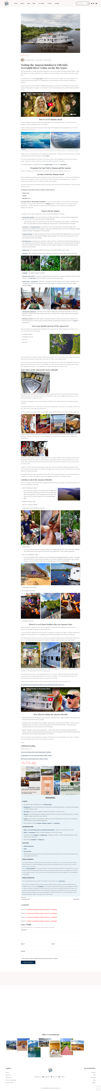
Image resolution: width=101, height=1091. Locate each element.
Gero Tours (39, 78)
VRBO (25, 832)
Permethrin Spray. (27, 241)
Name (23, 943)
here (47, 156)
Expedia (26, 818)
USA (94, 1075)
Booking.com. (27, 807)
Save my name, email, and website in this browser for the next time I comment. (40, 958)
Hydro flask (33, 278)
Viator (25, 848)
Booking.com (44, 835)
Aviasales (44, 823)
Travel (49, 3)
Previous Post (26, 899)
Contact (57, 3)
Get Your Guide (27, 851)
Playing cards (25, 281)
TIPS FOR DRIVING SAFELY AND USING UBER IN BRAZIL (36, 752)
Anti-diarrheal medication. (29, 311)
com (27, 814)
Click (60, 881)
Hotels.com (41, 839)
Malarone (48, 203)
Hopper (49, 823)
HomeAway (32, 832)
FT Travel (41, 3)
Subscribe (83, 1014)
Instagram (46, 1077)
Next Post (76, 899)
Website (23, 951)
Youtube (62, 1077)
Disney (93, 1082)
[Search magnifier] (88, 3)
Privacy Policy (9, 1082)
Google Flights (48, 164)
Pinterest (54, 1077)
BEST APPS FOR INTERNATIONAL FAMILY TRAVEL (34, 758)
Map (34, 3)
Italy (94, 1080)
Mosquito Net (25, 250)
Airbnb (25, 829)
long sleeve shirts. (35, 227)
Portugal (93, 1077)
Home (16, 3)
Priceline (39, 823)
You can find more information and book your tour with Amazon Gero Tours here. (42, 684)
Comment (24, 929)
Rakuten (41, 886)
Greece (93, 1072)
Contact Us (9, 1077)
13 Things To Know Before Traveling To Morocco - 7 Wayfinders (41, 909)
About (22, 3)
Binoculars (25, 253)
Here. (63, 881)
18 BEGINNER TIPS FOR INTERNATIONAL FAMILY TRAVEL (36, 755)
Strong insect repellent (28, 217)
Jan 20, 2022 (38, 60)
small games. (34, 281)
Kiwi (25, 814)
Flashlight (24, 273)
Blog (28, 3)
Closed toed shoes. (27, 234)
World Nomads (31, 868)
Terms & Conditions (11, 1080)
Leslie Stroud (30, 60)
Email (53, 943)
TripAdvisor (33, 839)
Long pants (25, 227)
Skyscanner (64, 164)
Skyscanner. (27, 811)
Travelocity (57, 823)
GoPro (75, 320)
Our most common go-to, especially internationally (41, 829)
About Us (8, 1075)
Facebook (38, 1077)
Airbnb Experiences (29, 846)
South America (25, 55)
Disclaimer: (23, 149)
